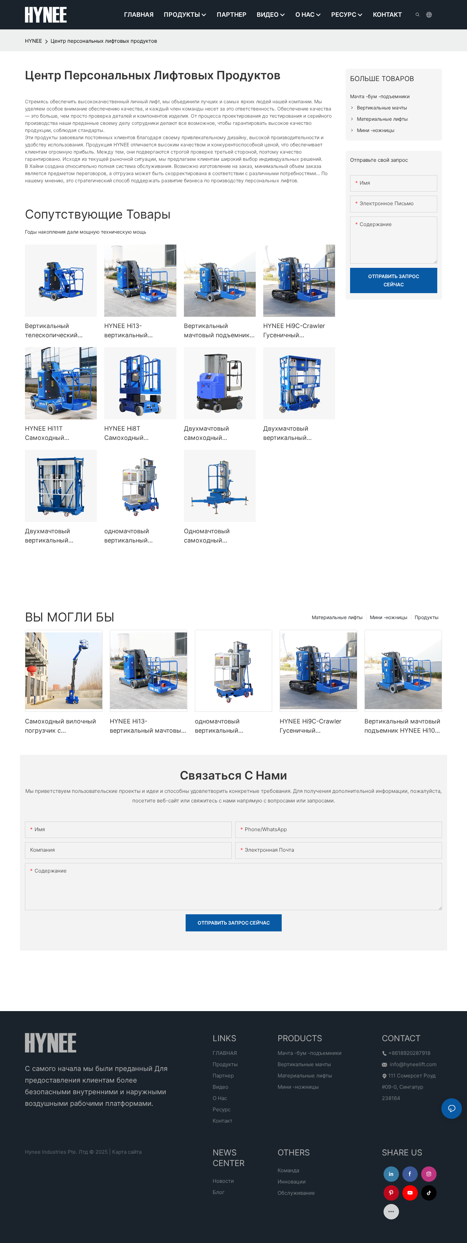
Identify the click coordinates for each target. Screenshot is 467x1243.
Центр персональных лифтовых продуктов (104, 41)
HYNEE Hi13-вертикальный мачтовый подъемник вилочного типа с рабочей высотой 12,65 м (139, 331)
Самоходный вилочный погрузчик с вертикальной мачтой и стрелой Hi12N (60, 726)
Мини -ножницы (389, 617)
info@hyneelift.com (413, 1064)
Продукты (427, 617)
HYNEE (33, 41)
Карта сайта (127, 1152)
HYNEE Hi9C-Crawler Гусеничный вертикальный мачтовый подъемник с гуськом (298, 331)
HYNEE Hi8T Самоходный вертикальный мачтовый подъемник (137, 433)
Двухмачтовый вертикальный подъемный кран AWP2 (298, 433)
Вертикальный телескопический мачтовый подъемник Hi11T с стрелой (58, 331)
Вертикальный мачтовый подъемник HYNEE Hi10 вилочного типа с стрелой (218, 331)
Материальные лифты (337, 617)
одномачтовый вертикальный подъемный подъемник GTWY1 (139, 536)
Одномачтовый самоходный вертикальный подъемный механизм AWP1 (217, 536)
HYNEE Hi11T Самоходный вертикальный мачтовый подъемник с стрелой (60, 433)
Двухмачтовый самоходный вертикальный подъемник (206, 433)
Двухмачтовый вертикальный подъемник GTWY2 (53, 536)
